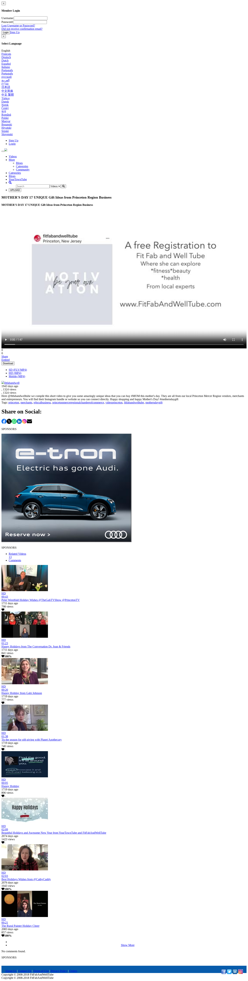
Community (23, 169)
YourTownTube (18, 179)
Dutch (5, 60)
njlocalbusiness (42, 402)
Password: (7, 21)
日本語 (5, 87)
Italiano (5, 67)
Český (5, 108)
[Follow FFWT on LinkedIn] (235, 973)
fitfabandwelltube (134, 402)
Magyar (5, 121)
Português (7, 70)
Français (6, 53)
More (12, 159)
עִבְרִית (5, 83)
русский (6, 76)
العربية (5, 80)
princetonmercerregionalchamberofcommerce (78, 402)
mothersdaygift (153, 402)
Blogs (19, 163)
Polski (5, 117)
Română (6, 114)
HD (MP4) (15, 373)
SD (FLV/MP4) (18, 369)
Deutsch (6, 57)
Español (6, 63)
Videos (13, 156)
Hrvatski (6, 127)
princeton (13, 402)
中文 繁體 (7, 94)
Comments (15, 560)
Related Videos (17, 555)
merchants (26, 402)
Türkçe (5, 98)
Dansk (5, 101)
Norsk (5, 104)
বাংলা (3, 111)
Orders (73, 970)
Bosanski (6, 124)
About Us (10, 970)
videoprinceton (114, 402)
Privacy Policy (59, 970)
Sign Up (15, 32)
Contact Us (24, 970)
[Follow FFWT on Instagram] (240, 973)
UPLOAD (15, 190)
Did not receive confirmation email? (21, 28)
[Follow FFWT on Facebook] (223, 973)
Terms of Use (41, 970)
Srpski (5, 131)
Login (6, 32)
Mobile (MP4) (17, 376)
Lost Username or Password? (18, 25)
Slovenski (7, 134)
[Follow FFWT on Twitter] (229, 973)
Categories (22, 166)
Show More (128, 945)
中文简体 (7, 90)
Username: (7, 18)
